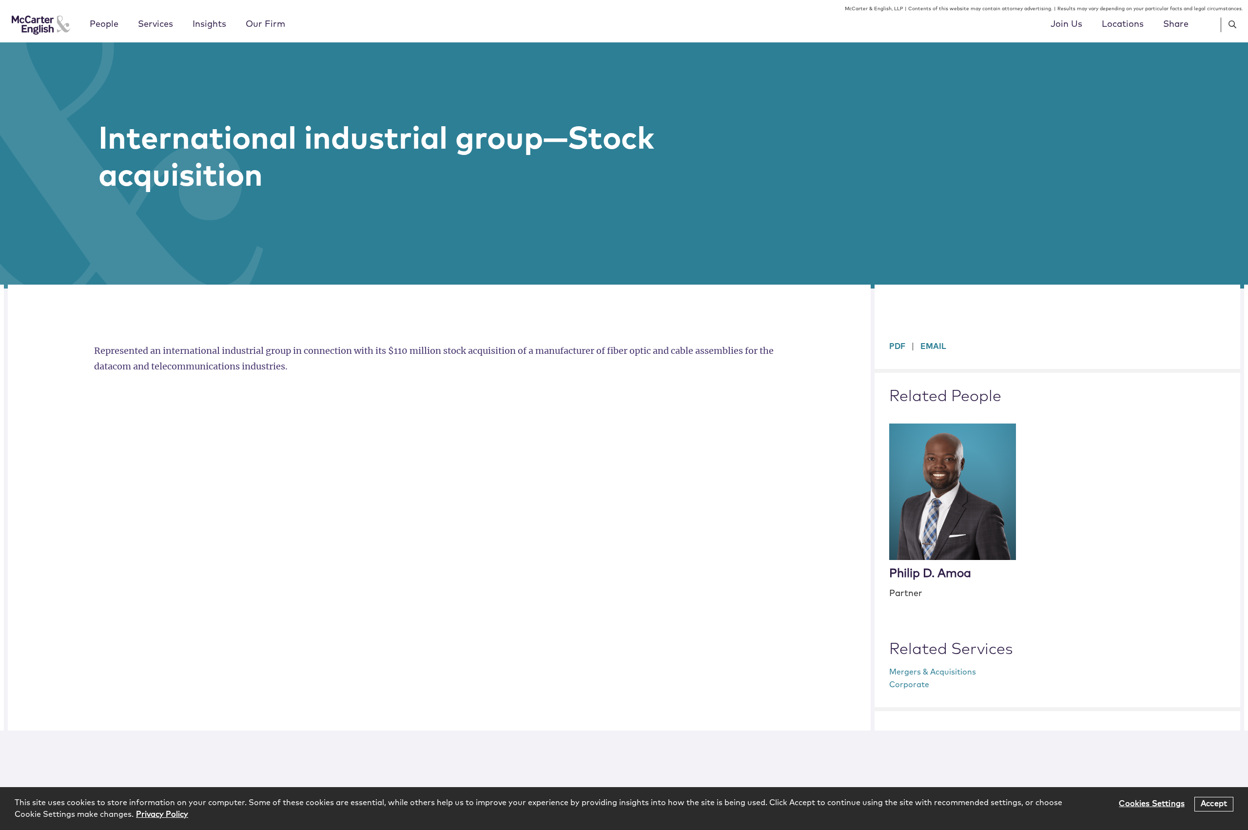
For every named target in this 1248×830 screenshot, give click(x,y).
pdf (897, 346)
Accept (1214, 804)
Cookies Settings (1152, 804)
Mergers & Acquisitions (932, 672)
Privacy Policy (162, 814)
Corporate (909, 685)
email (933, 346)
